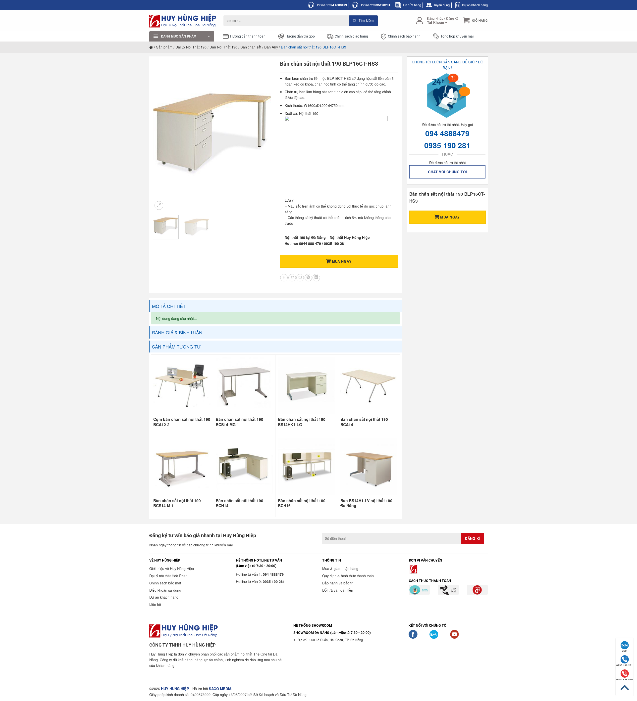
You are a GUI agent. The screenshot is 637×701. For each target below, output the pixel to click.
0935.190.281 (624, 665)
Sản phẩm (164, 46)
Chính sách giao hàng (351, 36)
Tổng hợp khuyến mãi (457, 36)
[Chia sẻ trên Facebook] (284, 277)
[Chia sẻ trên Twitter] (292, 277)
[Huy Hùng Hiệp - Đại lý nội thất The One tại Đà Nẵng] (182, 21)
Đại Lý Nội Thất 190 (191, 46)
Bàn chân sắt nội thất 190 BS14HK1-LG (301, 422)
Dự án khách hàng (475, 5)
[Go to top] (625, 688)
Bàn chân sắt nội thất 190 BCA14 (364, 422)
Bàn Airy (271, 46)
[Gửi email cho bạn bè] (300, 277)
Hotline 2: (375, 5)
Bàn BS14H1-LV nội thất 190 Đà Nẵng (366, 503)
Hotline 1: (331, 5)
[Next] (262, 136)
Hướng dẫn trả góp (300, 36)
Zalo (624, 651)
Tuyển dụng (441, 5)
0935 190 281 (447, 145)
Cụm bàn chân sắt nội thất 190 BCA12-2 (181, 422)
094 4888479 (447, 133)
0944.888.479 (624, 679)
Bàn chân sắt (250, 46)
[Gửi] (363, 20)
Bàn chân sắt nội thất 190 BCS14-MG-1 (239, 422)
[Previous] (161, 136)
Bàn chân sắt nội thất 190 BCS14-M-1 (177, 503)
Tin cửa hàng (412, 5)
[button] (475, 20)
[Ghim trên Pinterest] (308, 277)
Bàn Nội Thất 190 (223, 46)
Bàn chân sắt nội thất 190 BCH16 (301, 503)
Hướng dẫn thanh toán (247, 36)
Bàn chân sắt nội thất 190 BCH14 (239, 503)
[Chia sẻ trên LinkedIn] (316, 277)
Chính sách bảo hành (404, 36)
